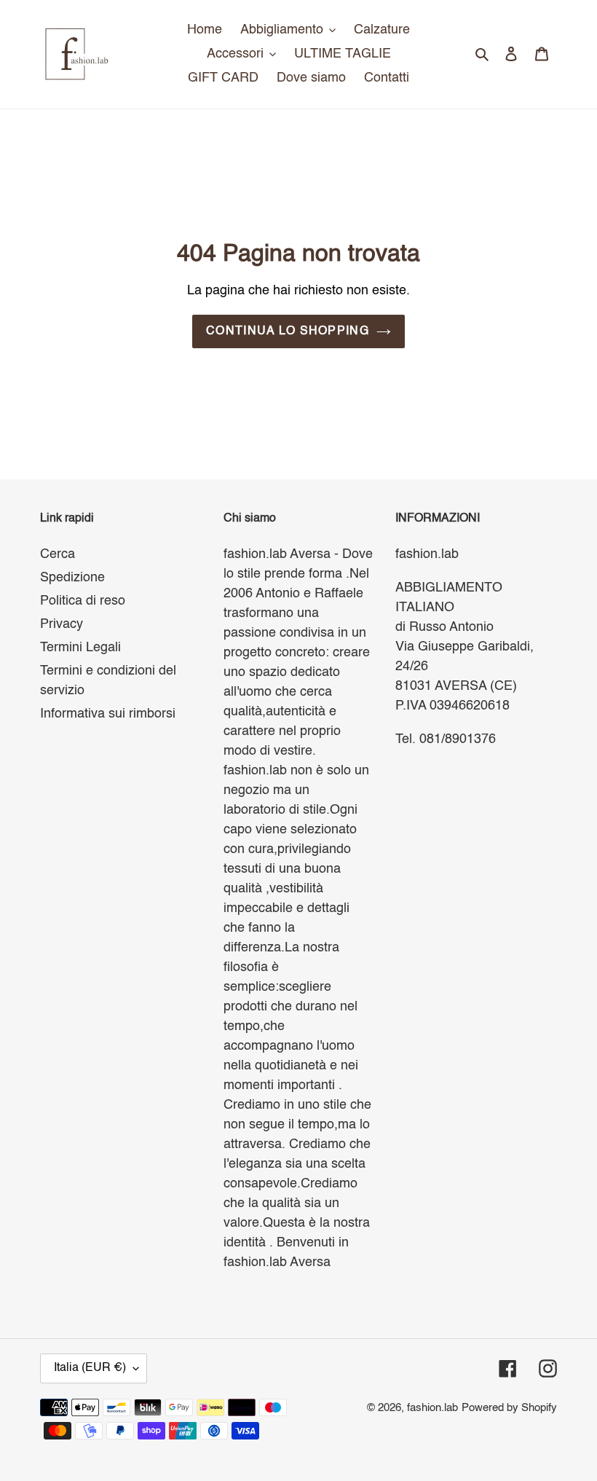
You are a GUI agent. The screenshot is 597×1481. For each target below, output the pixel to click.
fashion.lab (432, 1407)
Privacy (61, 624)
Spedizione (72, 577)
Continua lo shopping (287, 331)
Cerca (57, 554)
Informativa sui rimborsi (107, 713)
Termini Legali (80, 647)
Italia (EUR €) (90, 1368)
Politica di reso (82, 601)
